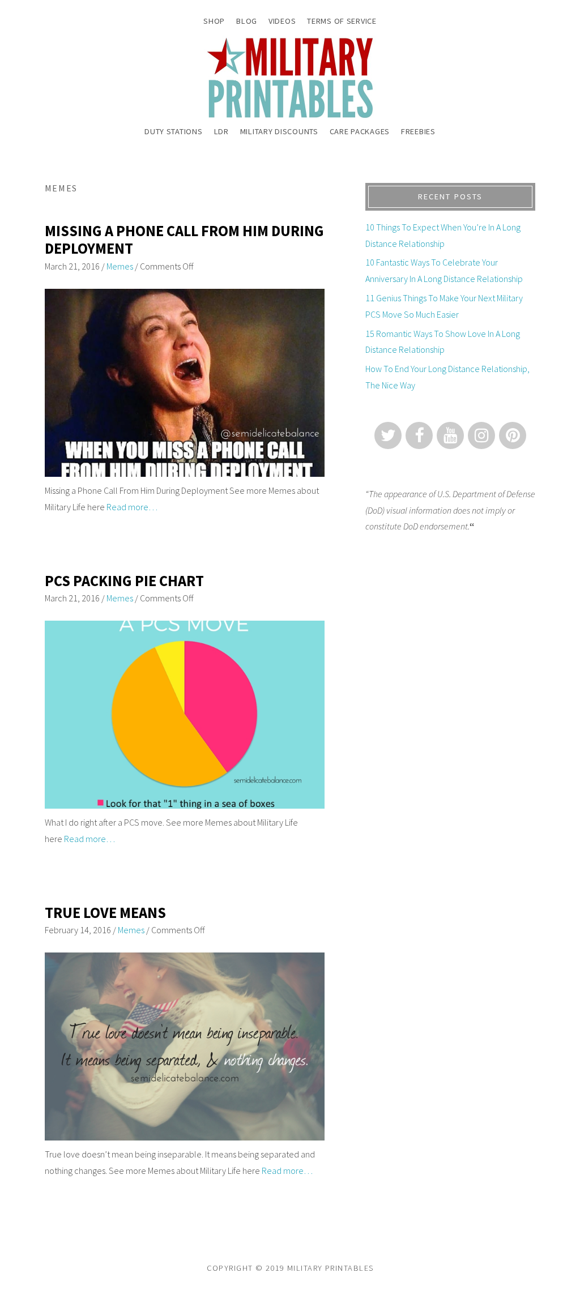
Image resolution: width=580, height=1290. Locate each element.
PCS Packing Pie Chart (124, 580)
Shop (214, 21)
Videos (282, 21)
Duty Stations (173, 131)
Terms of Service (342, 21)
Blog (246, 21)
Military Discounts (279, 131)
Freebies (418, 131)
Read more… (131, 506)
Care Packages (360, 131)
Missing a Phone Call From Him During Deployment (184, 239)
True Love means (105, 912)
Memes (119, 266)
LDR (221, 131)
